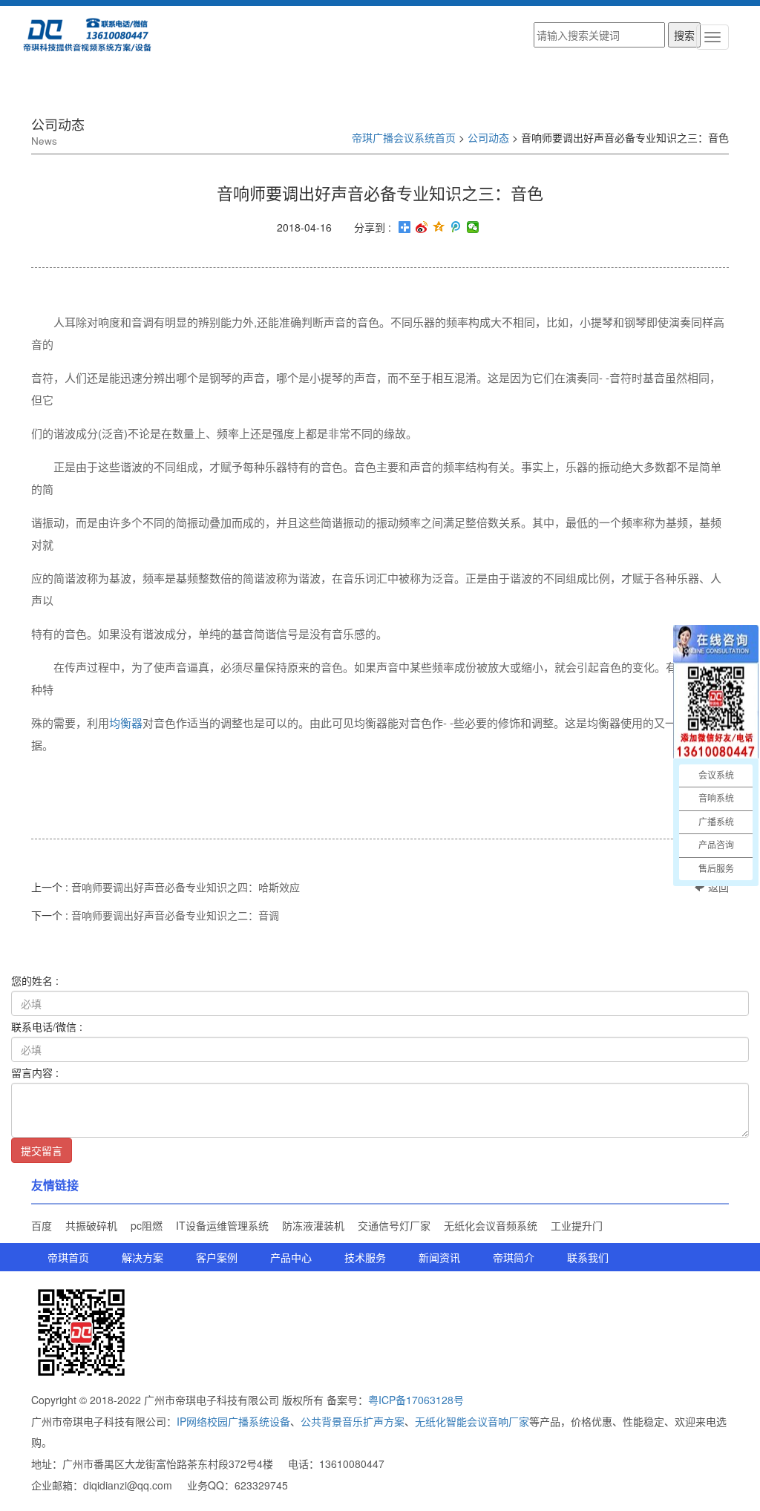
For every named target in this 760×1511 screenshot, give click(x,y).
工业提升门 (577, 1225)
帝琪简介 (513, 1257)
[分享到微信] (473, 227)
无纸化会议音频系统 (490, 1225)
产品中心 (291, 1257)
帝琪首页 (68, 1257)
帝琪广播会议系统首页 (404, 137)
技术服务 (365, 1257)
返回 (717, 886)
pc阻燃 (147, 1225)
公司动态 (488, 137)
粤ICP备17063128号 (416, 1399)
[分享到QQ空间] (439, 227)
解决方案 (142, 1257)
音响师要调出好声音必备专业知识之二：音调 (175, 915)
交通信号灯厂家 (394, 1225)
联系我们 (588, 1257)
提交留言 (41, 1150)
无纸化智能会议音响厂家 (472, 1421)
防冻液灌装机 (313, 1225)
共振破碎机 (91, 1225)
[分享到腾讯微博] (456, 227)
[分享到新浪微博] (422, 227)
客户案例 (217, 1257)
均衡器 (125, 722)
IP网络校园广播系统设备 (233, 1421)
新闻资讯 (439, 1257)
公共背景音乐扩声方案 (352, 1421)
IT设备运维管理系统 (222, 1225)
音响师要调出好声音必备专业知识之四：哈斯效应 (185, 886)
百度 (41, 1225)
